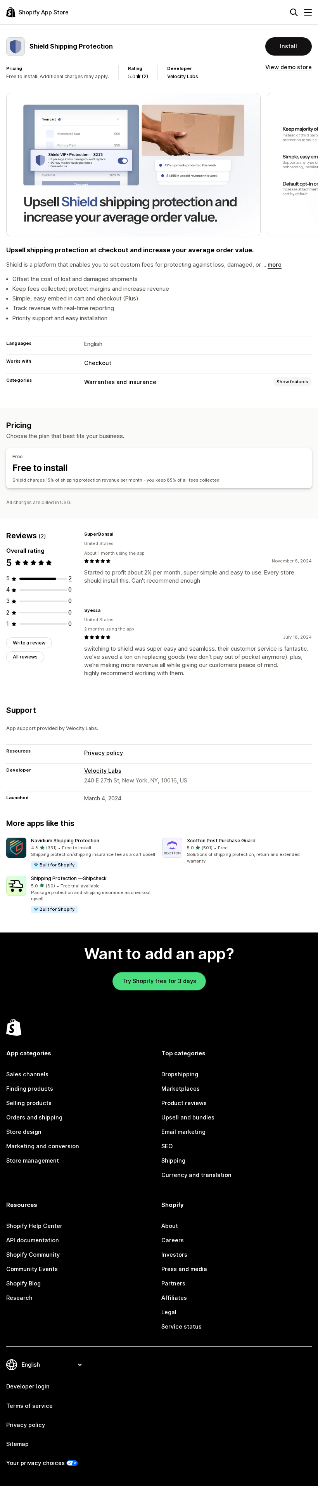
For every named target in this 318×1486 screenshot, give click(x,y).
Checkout (97, 363)
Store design (23, 1131)
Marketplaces (180, 1088)
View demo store (288, 67)
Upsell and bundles (187, 1117)
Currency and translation (196, 1175)
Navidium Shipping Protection (65, 840)
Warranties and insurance (120, 382)
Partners (173, 1283)
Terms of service (29, 1405)
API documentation (32, 1240)
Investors (174, 1254)
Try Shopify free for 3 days (159, 981)
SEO (167, 1146)
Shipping (173, 1160)
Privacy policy (103, 752)
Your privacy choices (35, 1463)
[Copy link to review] (118, 534)
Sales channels (27, 1074)
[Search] (294, 12)
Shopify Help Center (34, 1225)
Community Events (32, 1269)
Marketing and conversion (42, 1146)
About (169, 1225)
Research (19, 1297)
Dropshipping (179, 1074)
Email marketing (183, 1131)
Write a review (29, 643)
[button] (81, 854)
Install (288, 46)
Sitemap (17, 1444)
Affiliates (174, 1297)
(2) (145, 76)
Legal (168, 1312)
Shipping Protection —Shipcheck (69, 878)
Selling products (29, 1103)
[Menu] (308, 12)
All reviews (25, 657)
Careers (172, 1240)
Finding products (29, 1088)
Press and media (184, 1269)
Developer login (28, 1386)
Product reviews (184, 1103)
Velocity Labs (182, 76)
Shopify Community (33, 1254)
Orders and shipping (34, 1117)
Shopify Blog (23, 1283)
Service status (181, 1326)
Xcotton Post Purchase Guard (221, 840)
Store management (32, 1160)
